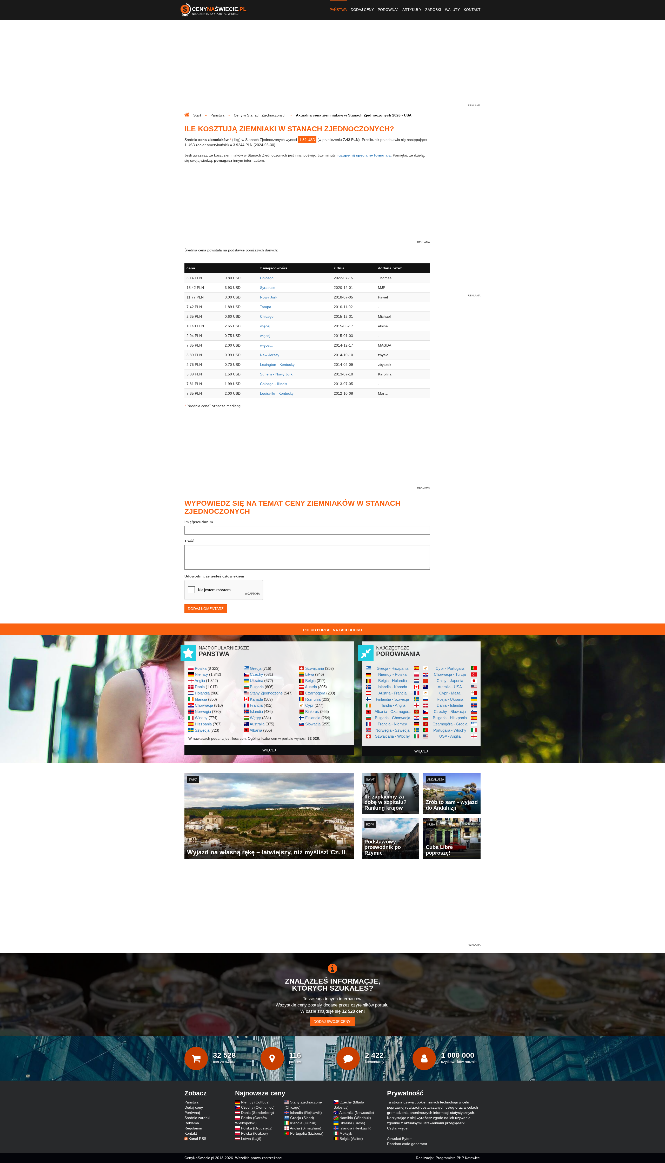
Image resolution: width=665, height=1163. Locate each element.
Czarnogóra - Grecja (450, 724)
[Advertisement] (332, 66)
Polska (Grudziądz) (256, 1128)
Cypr (309, 705)
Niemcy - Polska (392, 674)
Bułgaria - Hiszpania (450, 718)
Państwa (338, 10)
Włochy (201, 718)
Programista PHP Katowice (458, 1158)
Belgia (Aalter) (351, 1138)
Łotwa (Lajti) (251, 1138)
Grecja (255, 668)
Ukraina (256, 680)
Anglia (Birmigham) (305, 1128)
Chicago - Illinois (273, 384)
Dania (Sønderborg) (257, 1112)
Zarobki (433, 10)
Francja (256, 705)
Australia (257, 724)
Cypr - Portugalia (450, 668)
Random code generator (407, 1144)
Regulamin (193, 1128)
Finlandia (312, 718)
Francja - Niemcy (392, 724)
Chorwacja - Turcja (450, 674)
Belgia (310, 680)
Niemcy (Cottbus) (255, 1102)
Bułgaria (257, 687)
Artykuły (411, 10)
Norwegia (203, 711)
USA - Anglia (450, 736)
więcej (269, 750)
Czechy (256, 674)
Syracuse (267, 287)
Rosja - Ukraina (450, 699)
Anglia (200, 680)
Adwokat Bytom (400, 1138)
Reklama (191, 1123)
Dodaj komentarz (206, 609)
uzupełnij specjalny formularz (364, 155)
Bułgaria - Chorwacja (392, 718)
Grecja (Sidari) (302, 1118)
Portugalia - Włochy (449, 730)
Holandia (202, 693)
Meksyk (346, 1133)
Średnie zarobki (197, 1118)
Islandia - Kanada (392, 687)
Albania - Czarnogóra (392, 711)
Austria (311, 687)
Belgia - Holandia (392, 680)
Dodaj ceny (362, 10)
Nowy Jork (268, 297)
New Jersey (269, 355)
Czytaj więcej (397, 1128)
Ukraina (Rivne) (352, 1123)
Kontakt (472, 10)
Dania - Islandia (450, 705)
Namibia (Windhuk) (355, 1118)
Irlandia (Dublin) (303, 1123)
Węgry (255, 718)
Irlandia (201, 699)
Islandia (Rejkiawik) (306, 1112)
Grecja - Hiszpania (392, 668)
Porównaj (388, 10)
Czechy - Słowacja (450, 711)
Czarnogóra (315, 693)
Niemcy (201, 674)
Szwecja (202, 730)
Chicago (267, 278)
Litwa (309, 674)
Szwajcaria (314, 668)
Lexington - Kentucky (277, 364)
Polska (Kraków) (254, 1133)
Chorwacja (204, 705)
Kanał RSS (197, 1138)
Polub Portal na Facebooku (332, 630)
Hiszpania (203, 724)
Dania (200, 687)
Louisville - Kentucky (277, 393)
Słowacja (313, 724)
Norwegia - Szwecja (392, 730)
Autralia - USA (450, 687)
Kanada (256, 699)
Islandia (256, 711)
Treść (189, 541)
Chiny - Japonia (450, 680)
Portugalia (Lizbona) (306, 1133)
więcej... (266, 326)
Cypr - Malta (449, 693)
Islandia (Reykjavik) (355, 1128)
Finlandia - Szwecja (392, 699)
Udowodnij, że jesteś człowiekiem (214, 576)
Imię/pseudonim (198, 522)
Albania (256, 730)
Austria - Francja (392, 693)
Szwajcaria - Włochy (392, 736)
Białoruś (312, 711)
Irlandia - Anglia (392, 705)
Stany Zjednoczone (266, 693)
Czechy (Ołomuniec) (258, 1107)
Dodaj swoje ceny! (332, 1021)
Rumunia (313, 699)
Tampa (265, 307)
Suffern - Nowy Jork (276, 374)
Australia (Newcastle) (356, 1112)
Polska (201, 668)
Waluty (452, 10)
